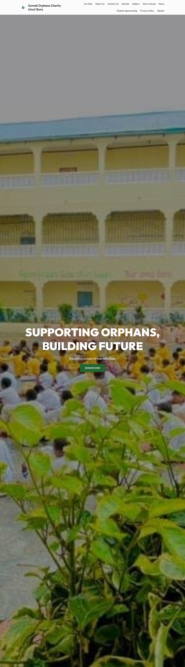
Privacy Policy (147, 10)
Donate (125, 3)
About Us (99, 3)
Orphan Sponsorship (127, 10)
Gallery (136, 3)
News (161, 3)
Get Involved (149, 3)
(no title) (88, 3)
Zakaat (160, 10)
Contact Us (113, 3)
